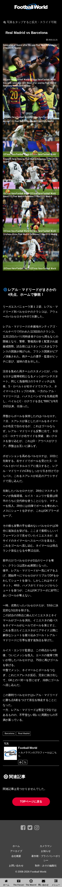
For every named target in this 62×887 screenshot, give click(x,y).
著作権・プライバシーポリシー (45, 858)
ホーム (16, 846)
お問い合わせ (16, 865)
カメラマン (46, 846)
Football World (27, 747)
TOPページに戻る (31, 801)
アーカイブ (16, 851)
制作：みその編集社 (46, 865)
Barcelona (9, 733)
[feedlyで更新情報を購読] (20, 762)
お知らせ (46, 851)
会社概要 (16, 856)
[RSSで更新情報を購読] (25, 762)
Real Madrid (24, 733)
